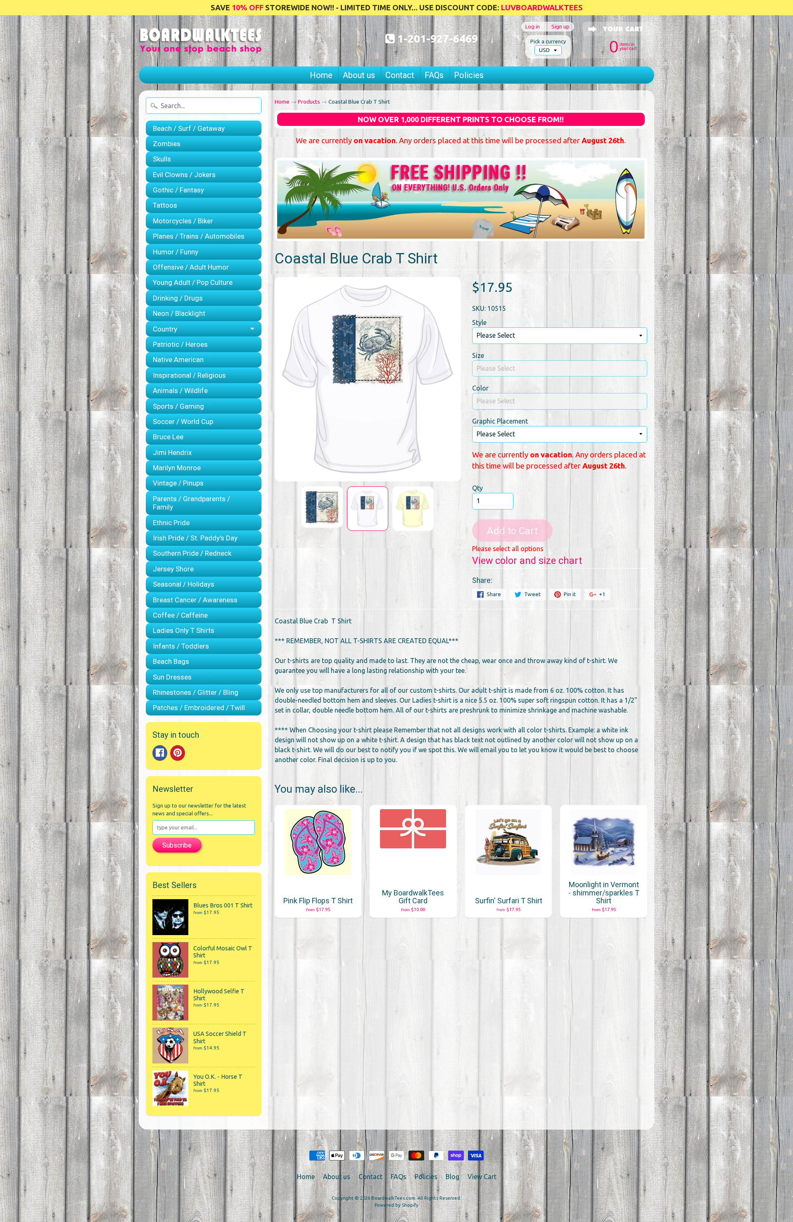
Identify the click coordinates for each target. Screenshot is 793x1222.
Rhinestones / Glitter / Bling (195, 692)
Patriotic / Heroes (180, 344)
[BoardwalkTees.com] (201, 43)
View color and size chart (527, 560)
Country (165, 329)
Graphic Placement (500, 421)
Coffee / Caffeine (180, 615)
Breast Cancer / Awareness (195, 600)
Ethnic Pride (171, 523)
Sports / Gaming (178, 406)
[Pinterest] (177, 753)
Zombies (166, 144)
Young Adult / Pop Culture (193, 282)
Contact (399, 75)
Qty (477, 488)
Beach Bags (171, 661)
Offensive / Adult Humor (191, 267)
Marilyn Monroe (177, 468)
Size (478, 355)
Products (309, 101)
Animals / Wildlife (180, 390)
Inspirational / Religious (189, 375)
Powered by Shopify (396, 1205)
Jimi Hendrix (172, 452)
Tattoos (165, 205)
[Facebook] (159, 753)
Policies (469, 75)
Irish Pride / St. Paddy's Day (195, 538)
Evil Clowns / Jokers (184, 175)
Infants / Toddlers (181, 646)
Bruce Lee (168, 437)
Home (321, 75)
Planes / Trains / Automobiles (199, 236)
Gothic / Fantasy (178, 190)
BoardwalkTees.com (393, 1198)
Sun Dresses (172, 677)
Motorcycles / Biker (183, 221)
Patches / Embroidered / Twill (199, 707)
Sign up (560, 26)
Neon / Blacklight (179, 313)
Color (480, 388)
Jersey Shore (173, 569)
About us (359, 75)
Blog (452, 1176)
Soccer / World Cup (183, 421)
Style (479, 322)
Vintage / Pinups (178, 483)
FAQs (434, 75)
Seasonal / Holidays (183, 584)
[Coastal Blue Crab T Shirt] (322, 507)
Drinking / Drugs (178, 298)
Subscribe (177, 845)
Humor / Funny (175, 252)
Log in (532, 26)
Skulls (162, 159)
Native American (178, 359)
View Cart (482, 1176)
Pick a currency (548, 41)
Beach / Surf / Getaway (189, 128)
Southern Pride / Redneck (192, 553)
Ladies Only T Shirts (183, 630)
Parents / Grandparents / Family (191, 503)
